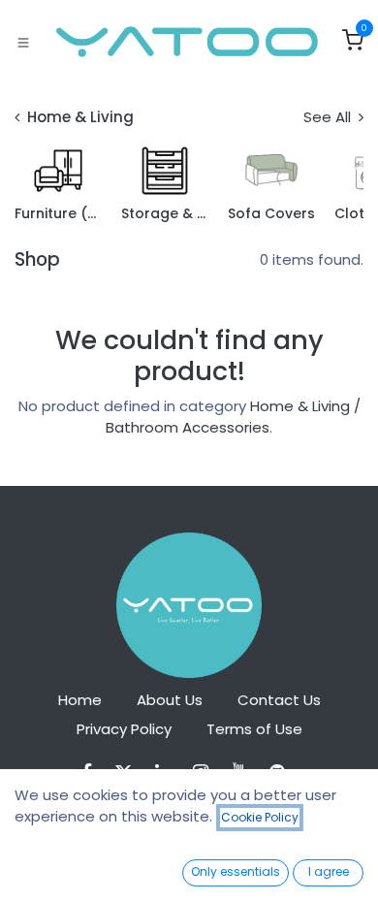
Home (80, 700)
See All (329, 117)
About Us (170, 700)
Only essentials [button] (235, 871)
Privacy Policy (124, 729)
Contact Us (279, 700)
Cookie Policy (260, 817)
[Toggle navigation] (23, 41)
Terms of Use (254, 729)
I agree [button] (328, 871)
